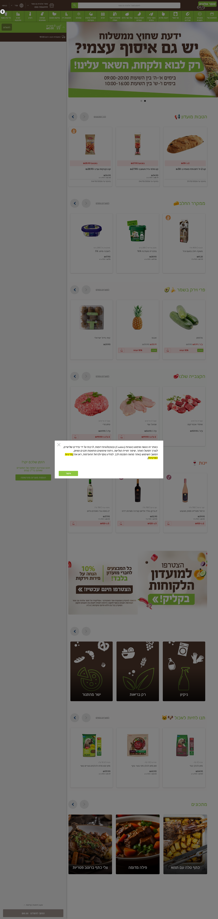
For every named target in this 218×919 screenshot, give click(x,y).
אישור (68, 473)
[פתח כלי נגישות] (2, 11)
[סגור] (58, 445)
